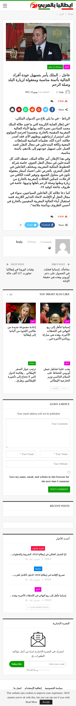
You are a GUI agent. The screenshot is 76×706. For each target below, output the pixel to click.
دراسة (38, 569)
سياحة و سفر (55, 67)
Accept (46, 702)
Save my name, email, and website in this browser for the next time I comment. (39, 479)
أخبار (67, 67)
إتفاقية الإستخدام (33, 688)
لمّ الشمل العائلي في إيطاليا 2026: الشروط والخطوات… (38, 554)
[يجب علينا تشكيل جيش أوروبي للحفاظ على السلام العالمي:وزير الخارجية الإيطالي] (55, 354)
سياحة (31, 363)
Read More (31, 702)
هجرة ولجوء (38, 548)
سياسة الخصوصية (54, 688)
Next (56, 388)
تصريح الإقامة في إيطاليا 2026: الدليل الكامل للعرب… (38, 575)
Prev (65, 388)
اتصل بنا (17, 688)
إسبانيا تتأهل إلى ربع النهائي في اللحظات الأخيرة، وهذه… (38, 595)
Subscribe (17, 664)
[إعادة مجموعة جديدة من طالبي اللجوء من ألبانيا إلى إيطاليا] (21, 313)
